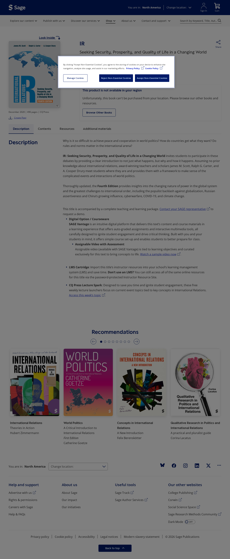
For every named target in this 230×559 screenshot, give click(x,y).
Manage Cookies (75, 78)
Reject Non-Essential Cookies (116, 78)
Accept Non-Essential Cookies (152, 78)
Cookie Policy (152, 68)
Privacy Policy (133, 68)
